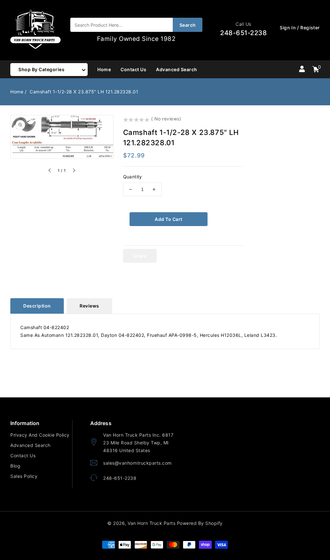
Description (37, 305)
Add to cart (168, 219)
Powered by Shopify (200, 523)
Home (16, 91)
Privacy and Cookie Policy (40, 435)
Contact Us (22, 455)
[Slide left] (49, 171)
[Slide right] (73, 171)
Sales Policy (23, 476)
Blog (15, 466)
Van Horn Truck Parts (151, 523)
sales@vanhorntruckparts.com (137, 463)
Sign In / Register (300, 27)
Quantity (132, 176)
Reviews (89, 305)
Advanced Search (30, 445)
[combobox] (136, 25)
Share (140, 256)
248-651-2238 (119, 478)
